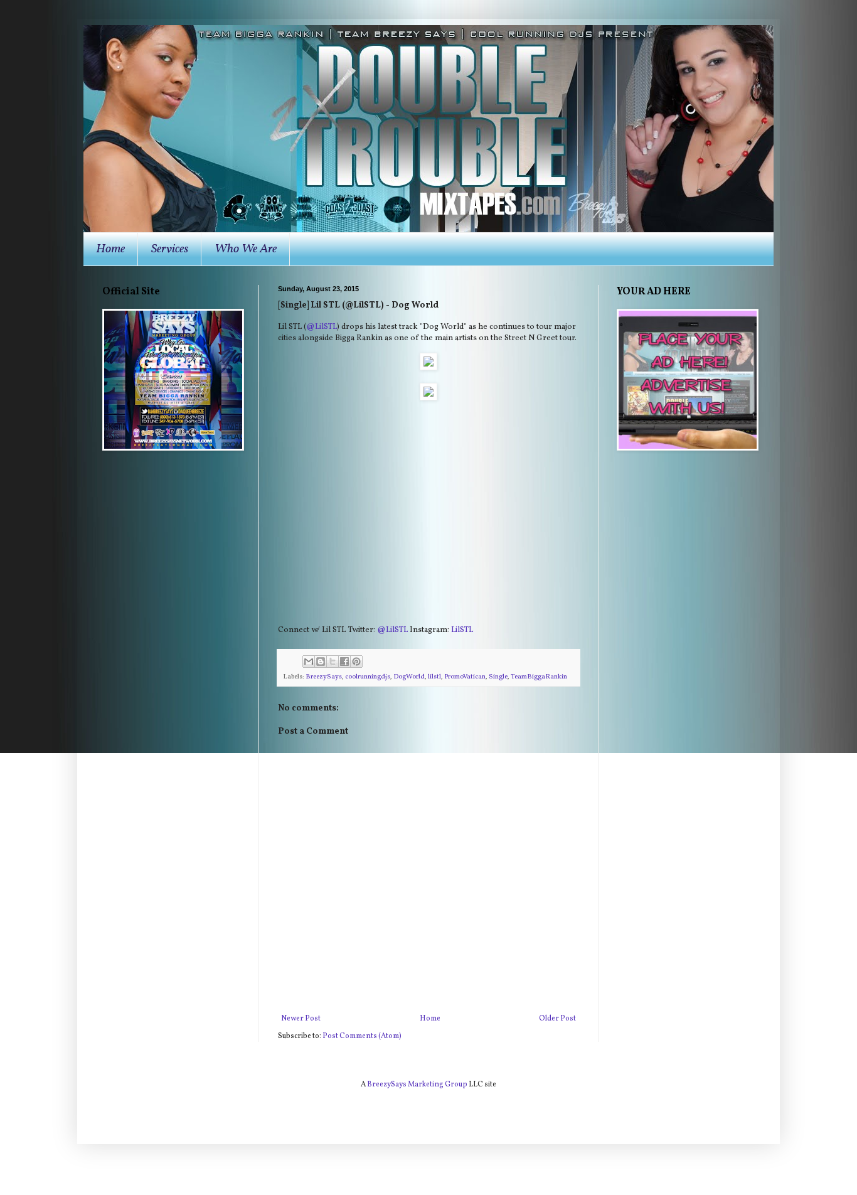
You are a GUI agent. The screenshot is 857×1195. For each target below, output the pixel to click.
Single (498, 677)
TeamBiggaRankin (539, 677)
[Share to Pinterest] (356, 661)
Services (169, 249)
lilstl (434, 677)
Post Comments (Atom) (362, 1036)
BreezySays (324, 677)
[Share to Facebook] (344, 661)
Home (110, 249)
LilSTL (462, 630)
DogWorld (409, 677)
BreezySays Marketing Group (417, 1085)
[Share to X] (332, 661)
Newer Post (301, 1019)
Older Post (557, 1019)
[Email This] (308, 661)
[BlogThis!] (320, 661)
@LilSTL (321, 327)
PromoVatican (465, 677)
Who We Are (246, 249)
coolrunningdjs (367, 677)
